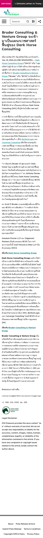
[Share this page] (39, 21)
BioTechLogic (28, 139)
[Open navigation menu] (4, 21)
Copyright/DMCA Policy (14, 534)
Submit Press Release (12, 529)
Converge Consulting (11, 142)
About (10, 524)
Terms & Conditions (32, 529)
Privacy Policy (33, 534)
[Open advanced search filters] (33, 21)
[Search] (28, 21)
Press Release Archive (25, 524)
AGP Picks (6, 4)
